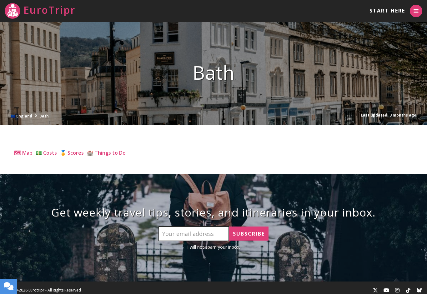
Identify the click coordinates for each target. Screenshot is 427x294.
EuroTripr (49, 10)
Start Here (387, 10)
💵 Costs (46, 152)
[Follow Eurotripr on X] (375, 290)
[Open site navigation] (416, 11)
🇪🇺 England (21, 116)
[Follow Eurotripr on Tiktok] (408, 290)
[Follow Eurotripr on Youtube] (386, 290)
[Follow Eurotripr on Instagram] (397, 290)
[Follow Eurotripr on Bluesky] (419, 290)
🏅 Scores (72, 152)
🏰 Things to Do (106, 152)
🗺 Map (23, 152)
